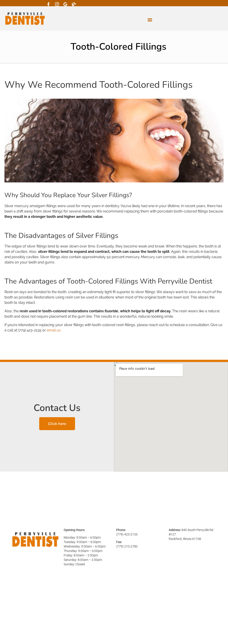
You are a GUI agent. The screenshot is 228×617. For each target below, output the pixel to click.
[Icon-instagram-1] (57, 4)
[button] (149, 19)
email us (54, 330)
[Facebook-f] (49, 4)
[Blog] (74, 4)
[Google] (65, 4)
